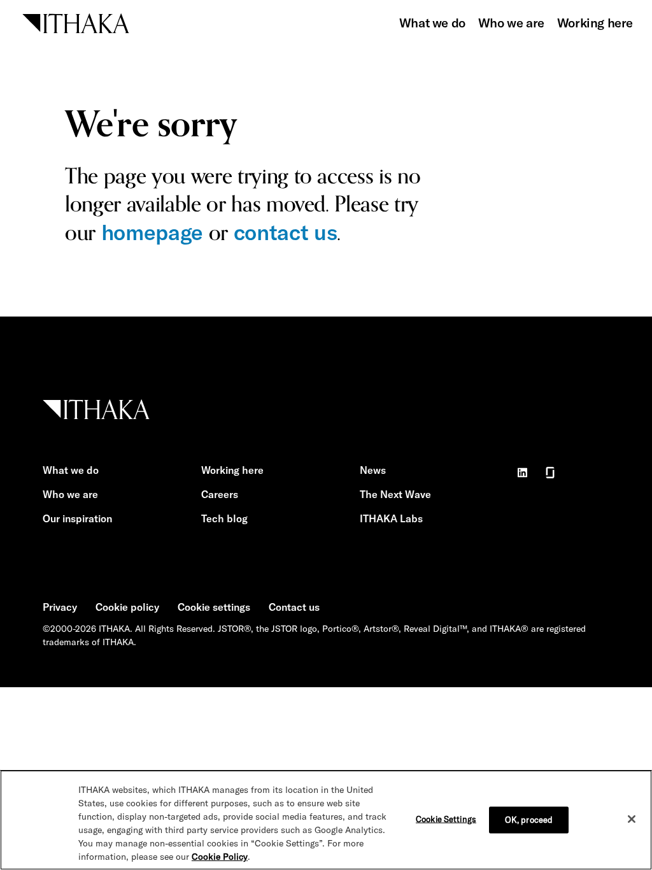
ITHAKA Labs (391, 518)
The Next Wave (395, 494)
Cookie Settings (446, 819)
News (373, 470)
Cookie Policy (220, 856)
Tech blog (224, 518)
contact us (285, 232)
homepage (152, 232)
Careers (219, 494)
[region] (326, 820)
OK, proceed (529, 820)
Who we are (511, 23)
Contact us (294, 607)
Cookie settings (214, 607)
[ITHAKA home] (75, 21)
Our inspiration (77, 518)
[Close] (632, 819)
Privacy (60, 607)
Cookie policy (127, 607)
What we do (432, 23)
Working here (595, 23)
